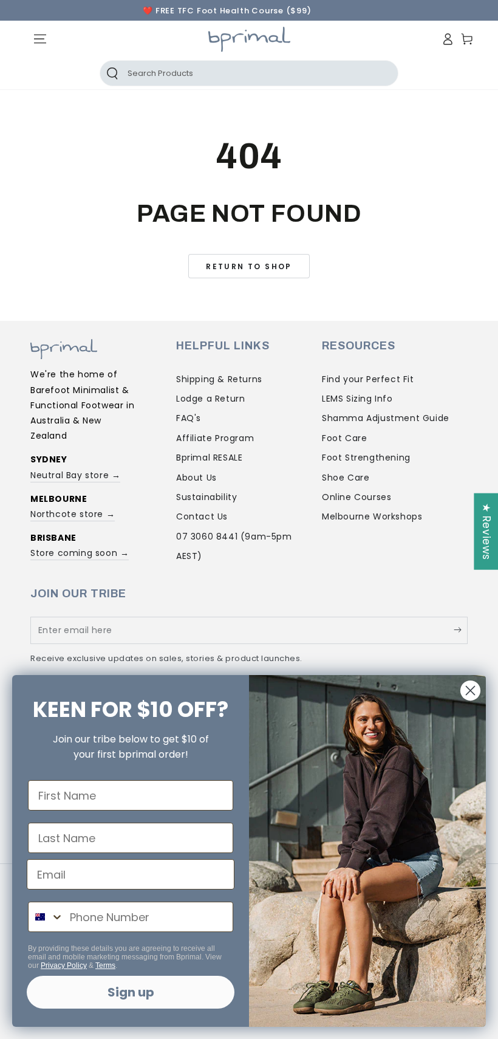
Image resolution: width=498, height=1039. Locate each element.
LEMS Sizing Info (357, 399)
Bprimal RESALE (209, 457)
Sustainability (206, 497)
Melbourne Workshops (372, 516)
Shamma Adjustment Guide (385, 418)
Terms (105, 965)
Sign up (130, 992)
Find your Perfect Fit (368, 379)
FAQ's (188, 418)
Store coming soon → (79, 553)
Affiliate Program (215, 438)
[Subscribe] (461, 630)
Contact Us (202, 516)
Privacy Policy (64, 965)
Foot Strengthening (366, 457)
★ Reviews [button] (486, 531)
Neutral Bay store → (75, 475)
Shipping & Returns (219, 379)
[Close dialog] (470, 690)
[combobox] (46, 916)
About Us (196, 477)
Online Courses (356, 497)
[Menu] (40, 39)
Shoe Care (345, 477)
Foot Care (344, 438)
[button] (146, 73)
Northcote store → (72, 514)
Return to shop (249, 266)
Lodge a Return (210, 399)
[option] (227, 10)
